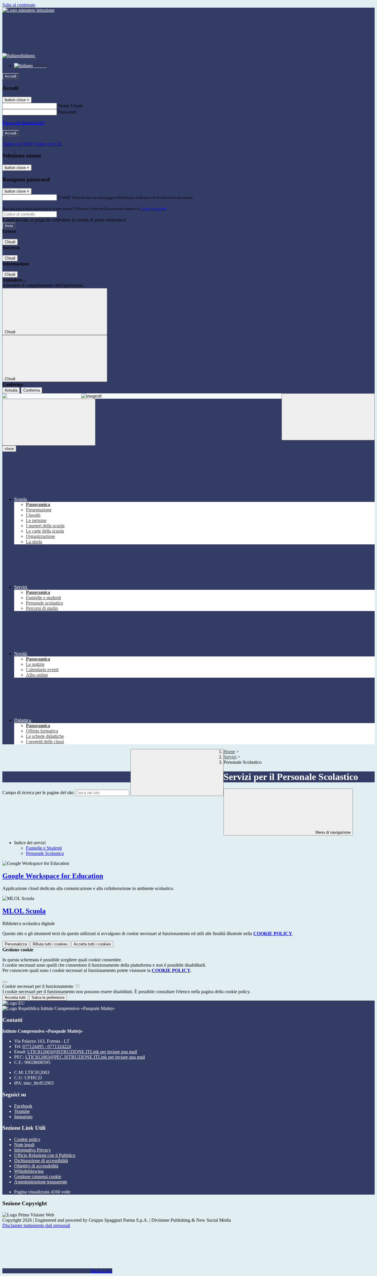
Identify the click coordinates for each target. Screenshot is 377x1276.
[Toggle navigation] (48, 422)
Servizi (230, 756)
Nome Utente (70, 105)
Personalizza (16, 944)
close (9, 448)
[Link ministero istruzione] (28, 10)
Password (67, 111)
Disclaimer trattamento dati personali (36, 1225)
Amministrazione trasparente (40, 1181)
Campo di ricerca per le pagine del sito (38, 792)
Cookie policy (27, 1139)
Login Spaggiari (153, 208)
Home (229, 751)
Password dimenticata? (23, 122)
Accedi (10, 76)
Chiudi (10, 242)
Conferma (31, 390)
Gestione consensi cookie (37, 1176)
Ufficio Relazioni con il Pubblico (44, 1155)
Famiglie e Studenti (44, 847)
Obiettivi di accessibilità (36, 1165)
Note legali (24, 1144)
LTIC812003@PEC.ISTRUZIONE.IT (85, 1057)
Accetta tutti (92, 944)
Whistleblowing (29, 1171)
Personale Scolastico (45, 853)
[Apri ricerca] (328, 416)
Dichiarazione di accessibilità (41, 1160)
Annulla (11, 390)
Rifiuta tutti (50, 944)
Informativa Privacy (32, 1149)
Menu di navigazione (332, 832)
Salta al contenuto (18, 4)
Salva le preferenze (48, 997)
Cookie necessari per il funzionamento (38, 986)
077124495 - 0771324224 (46, 1046)
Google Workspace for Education (52, 876)
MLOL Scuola (24, 911)
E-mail (64, 197)
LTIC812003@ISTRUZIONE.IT (82, 1051)
